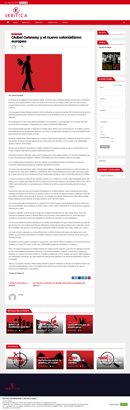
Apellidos (102, 110)
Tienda (65, 22)
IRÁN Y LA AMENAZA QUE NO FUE (18, 327)
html (112, 138)
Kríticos (26, 22)
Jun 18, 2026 (74, 366)
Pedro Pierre (102, 357)
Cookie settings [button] (114, 404)
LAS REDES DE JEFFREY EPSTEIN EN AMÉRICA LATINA (49, 327)
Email (102, 87)
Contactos (53, 22)
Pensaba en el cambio (76, 361)
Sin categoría (72, 357)
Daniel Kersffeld (17, 34)
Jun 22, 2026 (14, 366)
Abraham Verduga (13, 357)
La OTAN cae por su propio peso (79, 325)
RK (22, 46)
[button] (123, 22)
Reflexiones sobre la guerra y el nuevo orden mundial (49, 362)
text (112, 141)
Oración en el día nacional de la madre (110, 361)
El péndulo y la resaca (16, 361)
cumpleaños (103, 122)
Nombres (103, 99)
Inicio (15, 22)
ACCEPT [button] (123, 404)
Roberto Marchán (44, 357)
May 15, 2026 (104, 366)
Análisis (38, 22)
